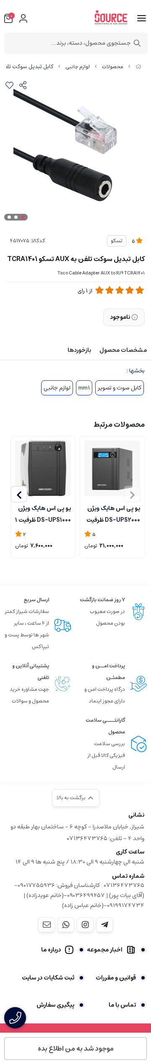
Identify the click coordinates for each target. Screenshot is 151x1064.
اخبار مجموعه (104, 950)
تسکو (116, 240)
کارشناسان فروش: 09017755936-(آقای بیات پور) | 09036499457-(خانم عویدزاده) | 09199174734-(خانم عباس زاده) (79, 895)
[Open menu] (141, 18)
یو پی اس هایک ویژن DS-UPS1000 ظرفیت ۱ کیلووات (43, 513)
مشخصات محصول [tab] (123, 350)
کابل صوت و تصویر (119, 388)
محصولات (112, 66)
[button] (18, 494)
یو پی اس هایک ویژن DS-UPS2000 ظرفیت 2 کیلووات (113, 513)
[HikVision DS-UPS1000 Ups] (43, 468)
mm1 (84, 388)
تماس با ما (122, 1005)
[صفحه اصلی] (138, 66)
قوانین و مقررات (116, 978)
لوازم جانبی (77, 66)
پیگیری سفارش (55, 1005)
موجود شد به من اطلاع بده (76, 1048)
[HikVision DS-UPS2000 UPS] (112, 468)
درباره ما (51, 950)
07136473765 (124, 885)
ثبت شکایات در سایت (48, 978)
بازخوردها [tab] (79, 350)
